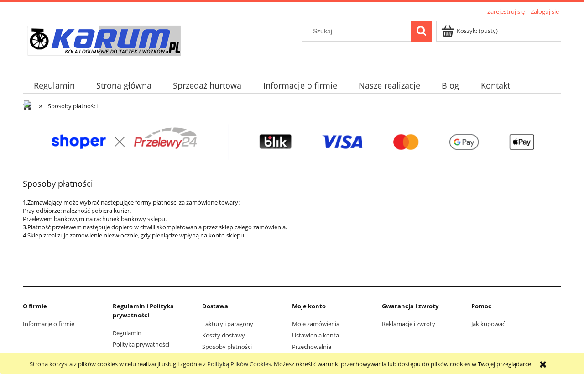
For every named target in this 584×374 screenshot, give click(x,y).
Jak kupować (488, 324)
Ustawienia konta (315, 335)
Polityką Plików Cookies (239, 364)
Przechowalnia (311, 346)
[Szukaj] (421, 31)
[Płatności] (292, 141)
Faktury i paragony (227, 324)
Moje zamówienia (315, 324)
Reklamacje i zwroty (408, 324)
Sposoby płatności (227, 346)
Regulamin (127, 333)
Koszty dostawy (223, 335)
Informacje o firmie (48, 324)
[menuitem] (54, 86)
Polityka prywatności (141, 344)
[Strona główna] (104, 42)
